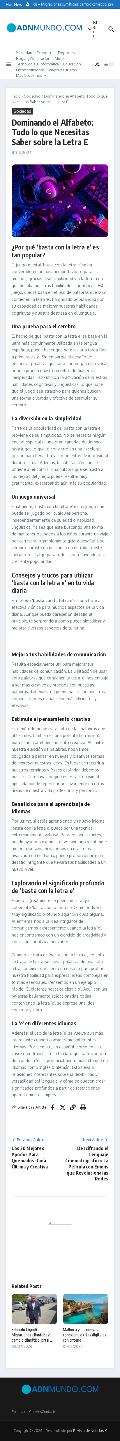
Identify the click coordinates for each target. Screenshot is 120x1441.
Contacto (49, 1411)
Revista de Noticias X (90, 1430)
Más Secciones (29, 75)
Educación (72, 64)
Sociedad (24, 52)
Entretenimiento (30, 69)
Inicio (16, 96)
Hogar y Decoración (33, 58)
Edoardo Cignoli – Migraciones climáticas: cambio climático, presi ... (32, 1335)
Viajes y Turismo (63, 69)
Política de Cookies (27, 1411)
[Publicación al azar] (97, 64)
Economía (45, 52)
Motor (60, 58)
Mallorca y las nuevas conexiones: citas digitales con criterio (84, 1335)
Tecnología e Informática (37, 64)
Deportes (66, 52)
